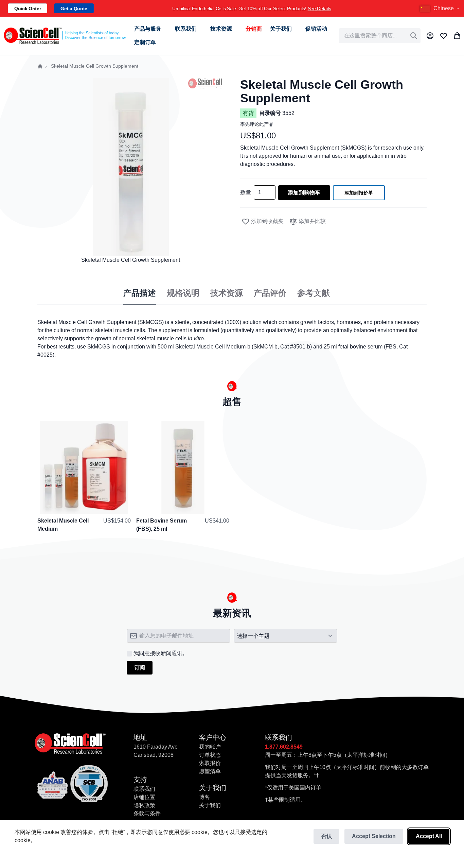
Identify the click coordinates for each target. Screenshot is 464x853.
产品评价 (270, 293)
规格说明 (183, 293)
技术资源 (226, 293)
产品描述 (139, 293)
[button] (440, 8)
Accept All (429, 836)
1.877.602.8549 (284, 747)
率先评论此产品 (256, 124)
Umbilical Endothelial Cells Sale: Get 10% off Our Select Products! (251, 8)
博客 (204, 797)
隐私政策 (144, 805)
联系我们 (144, 789)
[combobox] (380, 35)
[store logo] (64, 36)
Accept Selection (374, 836)
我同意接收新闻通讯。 (160, 653)
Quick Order (27, 8)
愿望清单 (210, 771)
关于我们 (210, 805)
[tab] (139, 293)
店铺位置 (144, 797)
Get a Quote (73, 8)
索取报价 (210, 763)
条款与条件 (147, 813)
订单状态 (210, 755)
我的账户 (210, 747)
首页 (40, 66)
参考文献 (313, 293)
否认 (326, 836)
